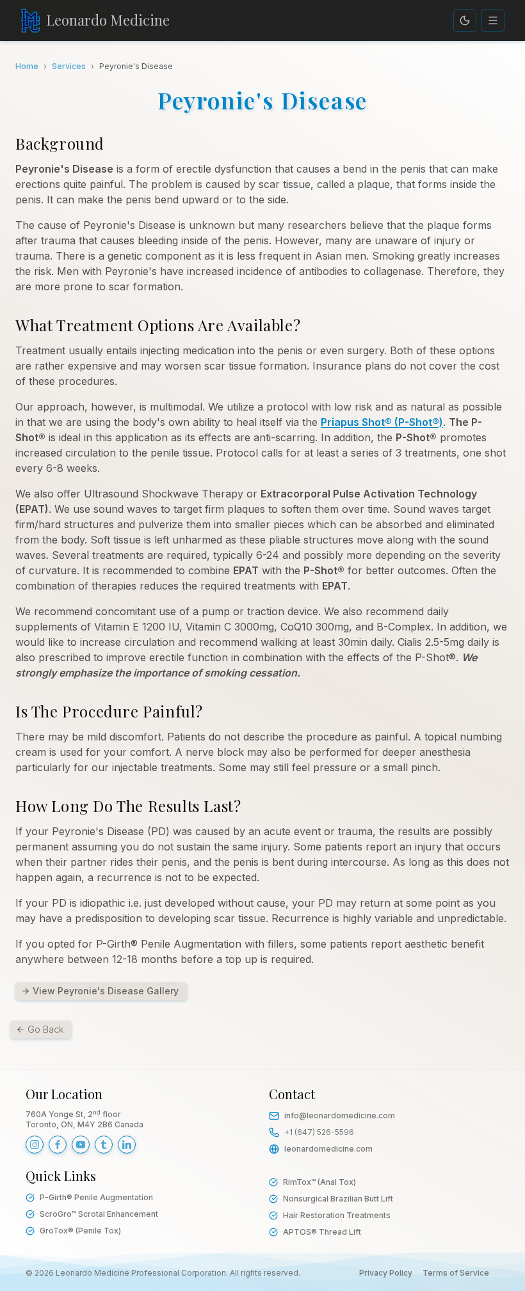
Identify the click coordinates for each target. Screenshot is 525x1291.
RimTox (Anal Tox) (319, 1182)
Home (26, 66)
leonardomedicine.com (328, 1149)
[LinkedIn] (127, 1145)
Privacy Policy (385, 1273)
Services (69, 66)
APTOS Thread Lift (322, 1232)
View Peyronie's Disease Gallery (106, 990)
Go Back (45, 1029)
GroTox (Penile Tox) (80, 1230)
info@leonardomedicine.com (339, 1115)
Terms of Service (456, 1273)
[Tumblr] (104, 1145)
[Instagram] (35, 1145)
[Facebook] (58, 1145)
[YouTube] (81, 1145)
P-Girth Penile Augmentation (96, 1197)
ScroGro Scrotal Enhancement (99, 1214)
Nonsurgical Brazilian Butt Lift (338, 1198)
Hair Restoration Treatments (337, 1215)
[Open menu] (493, 20)
